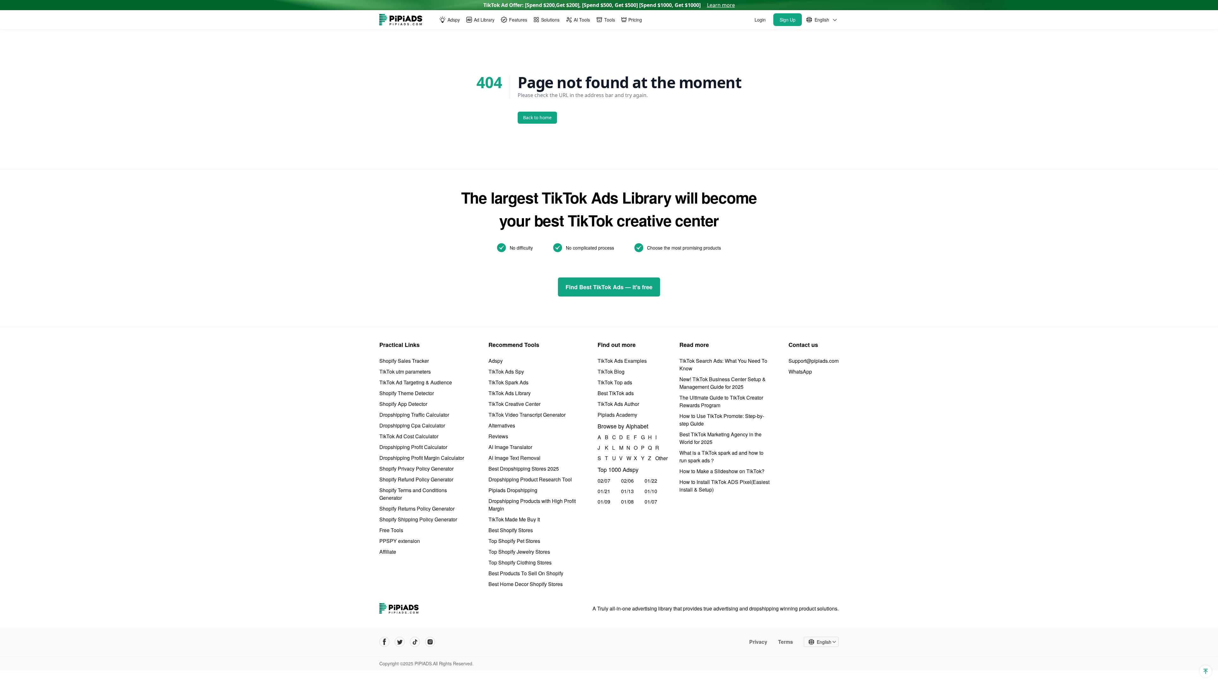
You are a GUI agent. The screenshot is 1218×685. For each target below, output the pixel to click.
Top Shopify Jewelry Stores (519, 551)
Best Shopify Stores (510, 530)
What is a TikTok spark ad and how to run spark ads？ (721, 456)
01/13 (627, 491)
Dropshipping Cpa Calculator (412, 425)
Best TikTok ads (616, 393)
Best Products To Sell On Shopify (525, 573)
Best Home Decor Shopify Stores (525, 584)
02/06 (627, 480)
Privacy (758, 642)
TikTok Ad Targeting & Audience (415, 382)
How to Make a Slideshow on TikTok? (721, 471)
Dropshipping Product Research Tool (530, 479)
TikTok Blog (611, 371)
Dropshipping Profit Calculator (413, 447)
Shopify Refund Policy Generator (416, 479)
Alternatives (501, 425)
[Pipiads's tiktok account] (415, 642)
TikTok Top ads (615, 382)
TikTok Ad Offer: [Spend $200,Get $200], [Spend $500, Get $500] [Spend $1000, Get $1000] (609, 5)
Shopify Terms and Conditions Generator (413, 493)
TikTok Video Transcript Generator (527, 414)
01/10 (651, 491)
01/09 (604, 501)
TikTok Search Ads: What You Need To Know (723, 364)
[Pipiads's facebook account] (384, 642)
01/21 (604, 491)
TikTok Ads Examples (622, 360)
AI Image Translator (510, 447)
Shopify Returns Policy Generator (417, 508)
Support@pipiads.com (814, 360)
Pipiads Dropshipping (512, 490)
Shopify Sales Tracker (404, 360)
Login (760, 19)
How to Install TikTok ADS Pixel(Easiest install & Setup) (724, 485)
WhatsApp (800, 371)
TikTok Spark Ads (508, 382)
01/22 (651, 480)
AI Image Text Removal (514, 457)
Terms (785, 642)
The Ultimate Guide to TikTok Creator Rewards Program (721, 401)
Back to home (537, 117)
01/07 (651, 501)
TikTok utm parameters (405, 371)
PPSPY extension (399, 541)
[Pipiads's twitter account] (400, 642)
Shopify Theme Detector (406, 393)
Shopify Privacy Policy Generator (416, 468)
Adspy (495, 360)
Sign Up (788, 19)
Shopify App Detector (403, 404)
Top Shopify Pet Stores (514, 541)
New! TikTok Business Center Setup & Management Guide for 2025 (722, 382)
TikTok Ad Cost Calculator (408, 436)
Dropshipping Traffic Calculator (414, 414)
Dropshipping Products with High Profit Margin (532, 504)
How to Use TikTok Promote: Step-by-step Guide (721, 419)
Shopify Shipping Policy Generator (418, 519)
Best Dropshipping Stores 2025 (523, 468)
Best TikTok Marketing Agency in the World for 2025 (720, 438)
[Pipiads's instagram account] (430, 642)
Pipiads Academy (617, 414)
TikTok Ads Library (509, 393)
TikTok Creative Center (514, 404)
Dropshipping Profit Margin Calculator (421, 457)
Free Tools (391, 530)
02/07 (604, 480)
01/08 (627, 501)
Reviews (498, 436)
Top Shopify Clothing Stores (520, 562)
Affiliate (387, 551)
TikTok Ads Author (618, 404)
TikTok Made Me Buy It (514, 519)
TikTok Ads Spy (506, 371)
